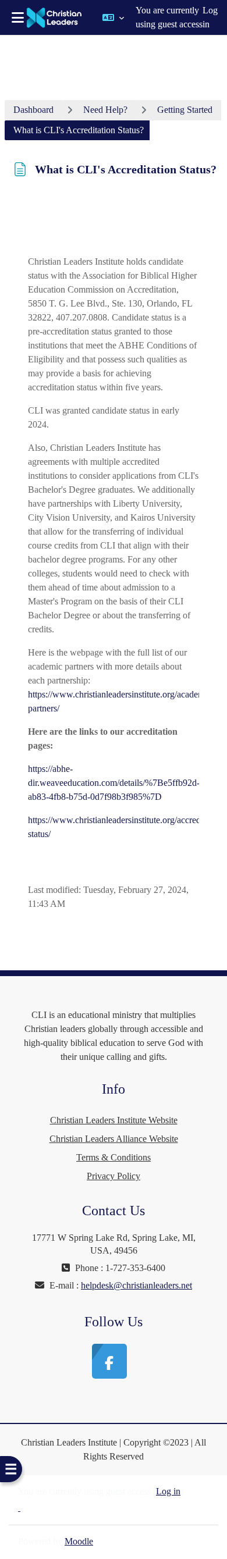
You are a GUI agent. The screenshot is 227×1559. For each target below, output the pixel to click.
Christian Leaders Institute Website (114, 1120)
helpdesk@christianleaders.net (136, 1285)
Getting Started (184, 110)
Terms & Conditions (113, 1157)
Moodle (79, 1541)
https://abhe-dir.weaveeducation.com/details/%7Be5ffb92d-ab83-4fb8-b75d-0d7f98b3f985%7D (114, 783)
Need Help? (105, 110)
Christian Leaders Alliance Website (113, 1139)
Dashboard (33, 110)
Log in (210, 17)
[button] (113, 17)
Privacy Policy (113, 1176)
